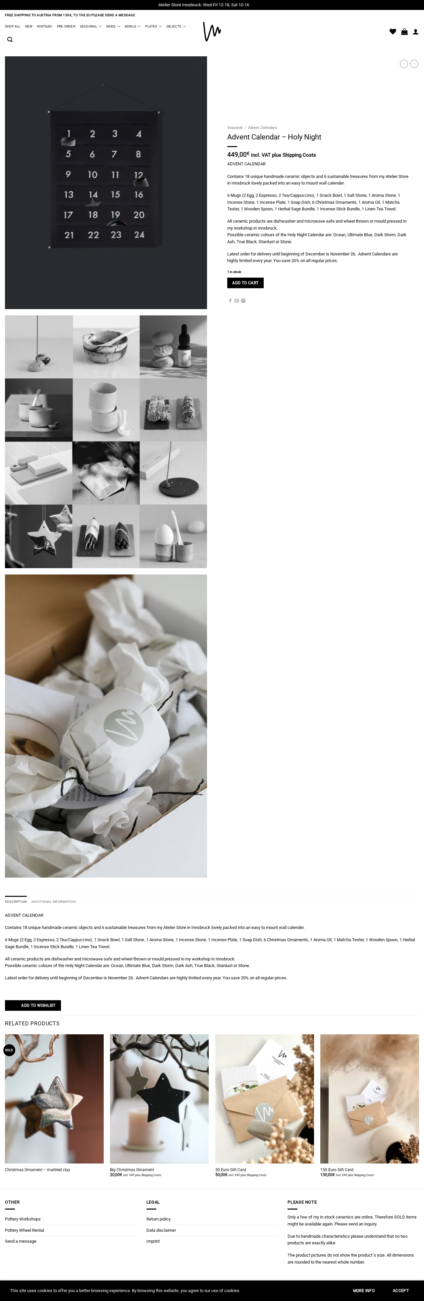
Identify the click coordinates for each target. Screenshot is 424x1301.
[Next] (419, 1111)
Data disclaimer (161, 1230)
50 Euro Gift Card (230, 1169)
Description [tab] (16, 901)
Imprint (153, 1241)
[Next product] (404, 64)
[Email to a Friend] (237, 300)
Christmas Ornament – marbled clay (37, 1169)
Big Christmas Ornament (132, 1169)
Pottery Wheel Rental (24, 1230)
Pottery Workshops (23, 1219)
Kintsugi (44, 26)
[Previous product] (414, 64)
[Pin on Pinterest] (243, 300)
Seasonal (88, 26)
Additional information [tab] (53, 901)
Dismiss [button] (258, 4)
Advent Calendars (262, 128)
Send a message (20, 1241)
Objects (173, 26)
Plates (151, 26)
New (29, 26)
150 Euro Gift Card (336, 1169)
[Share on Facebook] (230, 300)
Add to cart (245, 282)
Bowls (130, 26)
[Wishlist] (393, 31)
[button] (10, 39)
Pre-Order (66, 26)
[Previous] (5, 1111)
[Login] (415, 31)
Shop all (13, 26)
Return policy (158, 1219)
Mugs (111, 26)
